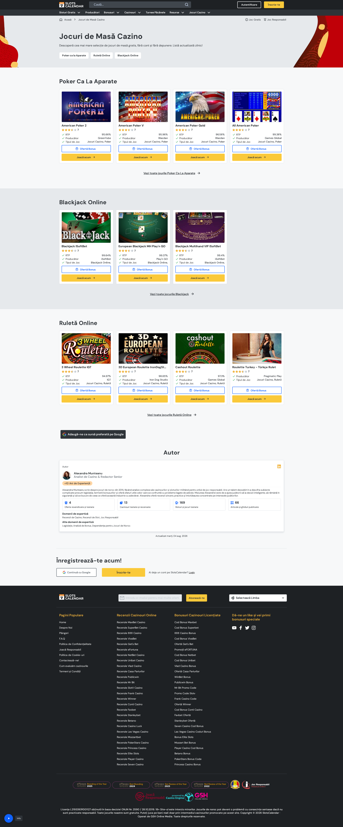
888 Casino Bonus (185, 633)
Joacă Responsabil (70, 649)
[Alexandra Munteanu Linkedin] (279, 466)
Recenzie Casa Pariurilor (131, 671)
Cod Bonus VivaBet (185, 638)
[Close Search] (186, 4)
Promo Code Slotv (184, 693)
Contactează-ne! (69, 660)
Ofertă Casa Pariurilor (186, 671)
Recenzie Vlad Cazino (129, 666)
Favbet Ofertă (182, 715)
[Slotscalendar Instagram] (255, 627)
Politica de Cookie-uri (71, 655)
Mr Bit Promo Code (185, 687)
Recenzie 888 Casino (129, 633)
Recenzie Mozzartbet (129, 737)
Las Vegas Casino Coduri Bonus (192, 731)
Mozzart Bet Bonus (185, 742)
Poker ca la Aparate (74, 55)
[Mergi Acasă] (71, 4)
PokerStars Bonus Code (187, 759)
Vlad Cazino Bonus (185, 666)
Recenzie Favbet (126, 709)
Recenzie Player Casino (130, 759)
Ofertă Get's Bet (183, 644)
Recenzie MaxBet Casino (131, 622)
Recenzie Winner (126, 698)
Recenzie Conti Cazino (129, 704)
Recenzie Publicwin (128, 677)
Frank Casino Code (185, 698)
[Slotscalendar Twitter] (248, 627)
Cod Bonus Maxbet (185, 622)
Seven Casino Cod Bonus (188, 726)
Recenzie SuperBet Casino (132, 627)
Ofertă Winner (182, 704)
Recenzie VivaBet (126, 638)
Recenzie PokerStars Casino (133, 742)
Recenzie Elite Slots (128, 753)
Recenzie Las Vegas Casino (132, 731)
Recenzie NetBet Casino (130, 655)
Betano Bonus (182, 753)
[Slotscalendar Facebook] (242, 627)
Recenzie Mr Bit (125, 682)
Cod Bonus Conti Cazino (188, 709)
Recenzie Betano (126, 720)
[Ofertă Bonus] (86, 148)
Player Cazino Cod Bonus (188, 748)
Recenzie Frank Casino (130, 693)
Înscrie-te (123, 572)
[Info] (8, 818)
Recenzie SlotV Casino (129, 687)
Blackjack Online (128, 55)
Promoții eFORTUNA (185, 649)
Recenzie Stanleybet (128, 715)
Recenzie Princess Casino (131, 748)
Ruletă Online (101, 55)
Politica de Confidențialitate (75, 644)
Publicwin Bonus (183, 682)
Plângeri (63, 633)
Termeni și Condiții (69, 671)
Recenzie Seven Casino (130, 764)
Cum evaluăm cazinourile (73, 666)
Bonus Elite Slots (183, 737)
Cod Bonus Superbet (186, 627)
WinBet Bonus (182, 677)
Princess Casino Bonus (187, 764)
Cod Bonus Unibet (184, 660)
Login (192, 572)
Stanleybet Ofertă (184, 720)
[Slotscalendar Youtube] (235, 627)
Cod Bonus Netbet (185, 655)
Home (62, 622)
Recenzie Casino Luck (129, 726)
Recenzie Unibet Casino (130, 660)
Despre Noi (65, 627)
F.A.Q (62, 638)
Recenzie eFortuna (127, 649)
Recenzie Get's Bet (127, 644)
